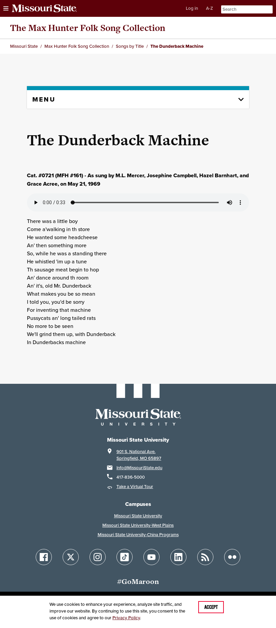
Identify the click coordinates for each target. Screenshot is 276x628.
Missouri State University (138, 516)
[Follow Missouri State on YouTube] (151, 557)
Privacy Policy (126, 618)
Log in (192, 8)
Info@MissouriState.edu (139, 468)
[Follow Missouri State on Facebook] (44, 557)
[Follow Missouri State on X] (71, 557)
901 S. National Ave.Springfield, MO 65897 (138, 454)
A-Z (209, 8)
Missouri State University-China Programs (138, 534)
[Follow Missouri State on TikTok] (124, 557)
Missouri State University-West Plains (138, 525)
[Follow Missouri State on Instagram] (98, 557)
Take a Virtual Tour (134, 486)
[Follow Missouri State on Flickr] (232, 557)
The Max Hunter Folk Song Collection (87, 28)
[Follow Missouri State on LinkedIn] (178, 557)
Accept (211, 607)
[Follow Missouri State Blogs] (205, 557)
